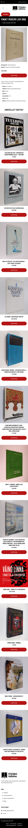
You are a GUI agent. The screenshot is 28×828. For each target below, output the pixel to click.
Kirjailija (6, 792)
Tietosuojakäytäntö (11, 825)
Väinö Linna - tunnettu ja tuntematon (14, 589)
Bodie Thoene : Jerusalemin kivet (14, 696)
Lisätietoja (14, 75)
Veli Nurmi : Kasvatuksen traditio (14, 317)
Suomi (4, 2)
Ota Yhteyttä (13, 823)
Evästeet (19, 823)
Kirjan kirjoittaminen (9, 798)
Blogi (5, 801)
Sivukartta (19, 825)
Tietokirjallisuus (12, 65)
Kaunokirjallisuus (8, 795)
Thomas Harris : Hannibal (14, 643)
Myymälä (5, 14)
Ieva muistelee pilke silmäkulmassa (14, 208)
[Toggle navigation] (3, 8)
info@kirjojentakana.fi (22, 2)
